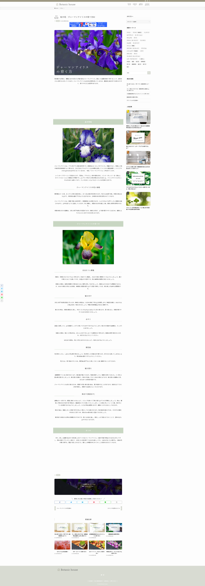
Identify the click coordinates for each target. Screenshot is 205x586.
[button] (59, 502)
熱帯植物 (143, 61)
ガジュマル (129, 37)
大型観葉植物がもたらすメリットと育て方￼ (138, 94)
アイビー (129, 32)
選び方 (139, 64)
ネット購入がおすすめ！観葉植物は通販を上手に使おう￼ (138, 89)
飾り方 (144, 64)
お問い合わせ (113, 581)
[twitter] (145, 1)
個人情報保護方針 (98, 581)
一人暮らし (141, 59)
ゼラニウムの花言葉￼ (132, 100)
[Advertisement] (88, 101)
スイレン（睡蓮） (131, 45)
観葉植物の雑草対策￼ (132, 97)
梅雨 (133, 61)
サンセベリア (136, 43)
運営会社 (106, 581)
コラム (58, 21)
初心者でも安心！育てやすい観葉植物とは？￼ (138, 84)
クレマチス (142, 40)
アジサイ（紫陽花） (137, 32)
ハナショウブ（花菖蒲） (132, 51)
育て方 (128, 64)
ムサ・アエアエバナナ (132, 59)
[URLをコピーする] (116, 502)
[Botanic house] (65, 4)
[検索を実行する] (149, 72)
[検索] (149, 1)
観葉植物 (134, 64)
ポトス (135, 53)
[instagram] (147, 1)
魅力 (128, 67)
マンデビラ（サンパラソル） (133, 56)
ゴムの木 (129, 43)
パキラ (141, 51)
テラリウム (143, 48)
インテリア (146, 32)
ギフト (135, 37)
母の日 (137, 61)
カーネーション (138, 35)
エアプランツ (130, 35)
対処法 (128, 61)
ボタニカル (129, 53)
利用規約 (91, 581)
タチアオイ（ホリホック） (133, 48)
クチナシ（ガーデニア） (132, 40)
